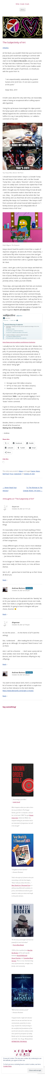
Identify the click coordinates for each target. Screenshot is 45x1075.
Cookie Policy (7, 1066)
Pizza (11, 474)
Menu (22, 9)
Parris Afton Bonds (18, 945)
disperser (15, 506)
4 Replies (6, 48)
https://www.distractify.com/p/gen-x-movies (18, 691)
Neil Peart (6, 474)
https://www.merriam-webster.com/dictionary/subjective (19, 342)
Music (21, 471)
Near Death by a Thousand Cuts (21, 885)
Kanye (33, 471)
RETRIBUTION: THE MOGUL (19, 1041)
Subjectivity (18, 474)
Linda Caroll (16, 802)
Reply (4, 580)
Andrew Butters (18, 588)
